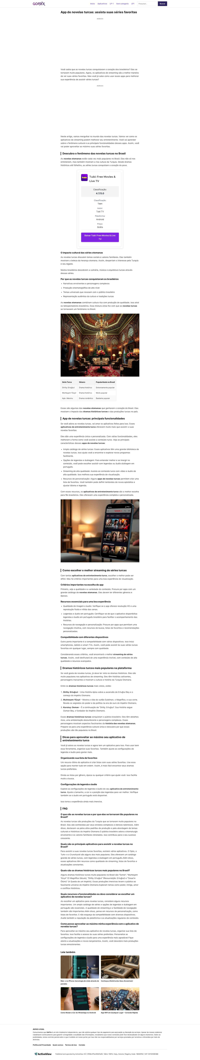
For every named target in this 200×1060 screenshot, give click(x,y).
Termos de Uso (71, 1045)
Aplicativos (102, 4)
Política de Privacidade (42, 1045)
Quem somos (58, 1045)
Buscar (162, 4)
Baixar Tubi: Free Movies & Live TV (100, 237)
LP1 (132, 4)
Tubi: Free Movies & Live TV (102, 179)
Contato (82, 1045)
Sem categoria (122, 4)
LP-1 (112, 4)
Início (92, 4)
